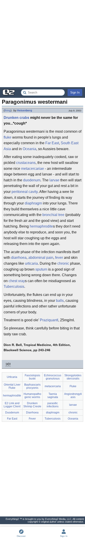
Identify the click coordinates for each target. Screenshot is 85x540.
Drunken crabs (16, 118)
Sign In (75, 92)
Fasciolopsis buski (32, 377)
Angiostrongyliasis (73, 395)
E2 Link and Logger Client (12, 405)
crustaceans (26, 163)
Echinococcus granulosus (52, 377)
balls (60, 300)
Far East (52, 143)
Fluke (73, 386)
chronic (63, 263)
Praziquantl (49, 320)
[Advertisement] (42, 43)
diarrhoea (19, 257)
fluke (7, 137)
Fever (32, 418)
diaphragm (33, 203)
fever (59, 257)
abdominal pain (40, 257)
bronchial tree (53, 215)
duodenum (31, 180)
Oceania (29, 149)
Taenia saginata (52, 395)
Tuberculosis (14, 286)
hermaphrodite (41, 226)
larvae (54, 180)
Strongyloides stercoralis (72, 377)
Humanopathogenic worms (32, 395)
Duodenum (12, 412)
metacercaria (53, 386)
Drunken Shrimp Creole (32, 405)
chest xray (17, 281)
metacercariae (32, 168)
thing (8, 110)
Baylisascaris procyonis (32, 386)
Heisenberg (24, 110)
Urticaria (12, 377)
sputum (41, 269)
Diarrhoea (32, 412)
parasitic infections (52, 405)
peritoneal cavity (25, 192)
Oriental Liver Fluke (12, 386)
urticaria (31, 263)
